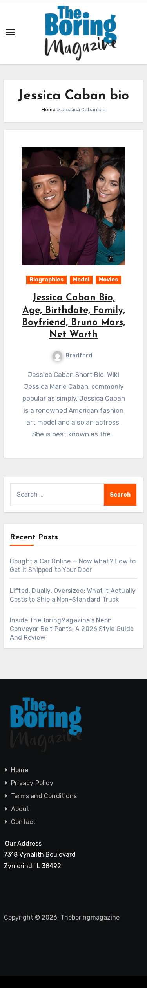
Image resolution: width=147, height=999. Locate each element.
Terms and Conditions (44, 796)
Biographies (46, 279)
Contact (23, 822)
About (20, 809)
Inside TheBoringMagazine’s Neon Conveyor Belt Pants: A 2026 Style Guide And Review (72, 628)
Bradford (78, 355)
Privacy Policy (32, 783)
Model (81, 279)
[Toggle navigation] (10, 32)
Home (49, 109)
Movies (108, 279)
